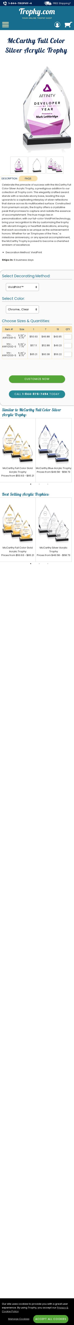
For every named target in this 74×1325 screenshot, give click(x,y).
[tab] (9, 178)
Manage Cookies (18, 1319)
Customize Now (37, 379)
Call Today (37, 394)
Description (9, 178)
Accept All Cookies (50, 1319)
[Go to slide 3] (48, 484)
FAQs (28, 178)
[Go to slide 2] (39, 484)
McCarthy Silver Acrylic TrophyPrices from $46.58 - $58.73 (53, 551)
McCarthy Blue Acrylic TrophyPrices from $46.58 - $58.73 (53, 470)
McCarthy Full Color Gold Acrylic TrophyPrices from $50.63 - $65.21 (17, 471)
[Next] (67, 450)
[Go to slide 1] (31, 484)
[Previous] (5, 450)
